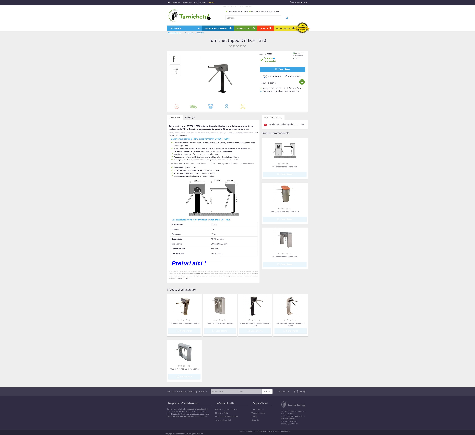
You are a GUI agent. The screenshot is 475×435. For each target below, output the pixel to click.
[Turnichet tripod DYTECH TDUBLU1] (285, 194)
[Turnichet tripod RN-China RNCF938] (184, 351)
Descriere (174, 117)
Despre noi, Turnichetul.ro (226, 409)
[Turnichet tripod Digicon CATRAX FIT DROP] (255, 306)
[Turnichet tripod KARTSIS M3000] (220, 306)
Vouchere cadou (258, 413)
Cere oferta (284, 69)
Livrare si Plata (221, 413)
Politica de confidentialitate (226, 416)
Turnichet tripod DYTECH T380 (194, 33)
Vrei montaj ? (274, 76)
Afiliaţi (254, 416)
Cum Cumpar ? (257, 409)
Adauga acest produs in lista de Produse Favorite (283, 88)
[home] (168, 2)
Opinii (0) (190, 117)
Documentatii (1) (273, 117)
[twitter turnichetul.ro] (300, 391)
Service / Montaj (283, 28)
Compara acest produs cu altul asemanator (280, 91)
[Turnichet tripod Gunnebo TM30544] (184, 306)
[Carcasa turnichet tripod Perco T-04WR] (290, 306)
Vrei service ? (294, 76)
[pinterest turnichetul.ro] (304, 391)
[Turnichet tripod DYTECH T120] (285, 239)
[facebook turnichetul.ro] (295, 391)
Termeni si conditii (183, 278)
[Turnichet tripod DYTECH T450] (285, 149)
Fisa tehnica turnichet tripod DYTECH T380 (285, 124)
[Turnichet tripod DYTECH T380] (175, 59)
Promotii (264, 28)
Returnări (255, 420)
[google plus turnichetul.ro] (297, 391)
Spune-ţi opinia (268, 83)
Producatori (216, 28)
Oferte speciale (244, 28)
